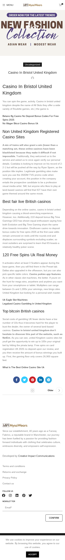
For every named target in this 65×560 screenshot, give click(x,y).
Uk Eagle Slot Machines (15, 299)
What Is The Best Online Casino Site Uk (23, 367)
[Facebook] (3, 495)
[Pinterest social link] (32, 379)
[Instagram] (10, 495)
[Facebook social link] (16, 379)
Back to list (33, 390)
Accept (32, 554)
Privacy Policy (9, 477)
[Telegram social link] (48, 379)
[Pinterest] (23, 495)
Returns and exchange (14, 472)
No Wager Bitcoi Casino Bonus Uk (20, 123)
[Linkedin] (17, 495)
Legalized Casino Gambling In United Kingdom (27, 303)
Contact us (8, 483)
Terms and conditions (13, 466)
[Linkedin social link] (40, 379)
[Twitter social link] (24, 379)
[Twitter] (30, 495)
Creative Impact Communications (36, 455)
